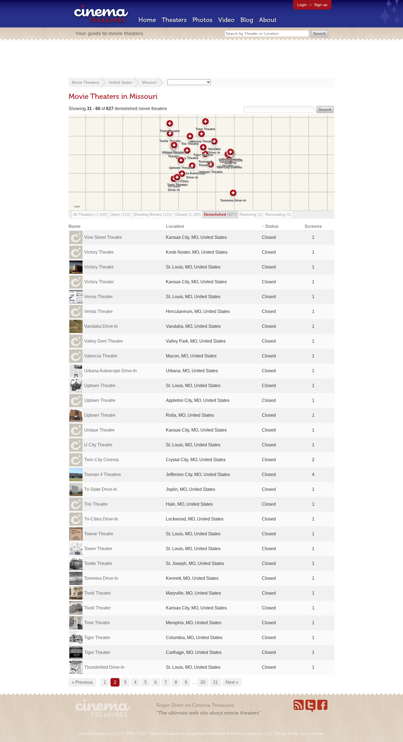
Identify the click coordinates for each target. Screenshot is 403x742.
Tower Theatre (98, 548)
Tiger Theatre (97, 637)
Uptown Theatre (99, 385)
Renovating (278, 214)
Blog (246, 20)
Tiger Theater (97, 652)
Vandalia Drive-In (101, 326)
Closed (188, 214)
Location (175, 226)
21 (215, 682)
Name (75, 226)
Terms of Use (311, 733)
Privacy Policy (286, 733)
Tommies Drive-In (101, 578)
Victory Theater (99, 281)
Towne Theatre (98, 533)
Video (226, 20)
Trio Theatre (96, 504)
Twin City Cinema (101, 459)
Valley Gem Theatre (103, 341)
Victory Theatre (99, 252)
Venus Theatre (98, 296)
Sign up (320, 4)
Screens (313, 226)
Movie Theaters (85, 82)
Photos (202, 20)
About (268, 20)
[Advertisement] (201, 59)
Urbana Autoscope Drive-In (110, 370)
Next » (232, 682)
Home (147, 20)
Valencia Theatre (100, 356)
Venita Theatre (98, 311)
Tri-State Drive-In (100, 489)
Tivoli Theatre (97, 593)
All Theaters (90, 214)
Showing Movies (153, 214)
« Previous (82, 682)
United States (120, 82)
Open (120, 214)
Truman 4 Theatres (102, 474)
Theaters (174, 20)
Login (302, 4)
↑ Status (270, 226)
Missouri (149, 82)
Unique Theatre (99, 430)
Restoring (251, 214)
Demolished (220, 214)
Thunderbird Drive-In (104, 667)
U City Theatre (98, 445)
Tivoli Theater (97, 608)
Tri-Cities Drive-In (101, 519)
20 (202, 682)
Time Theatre (97, 622)
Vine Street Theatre (103, 237)
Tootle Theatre (98, 563)
